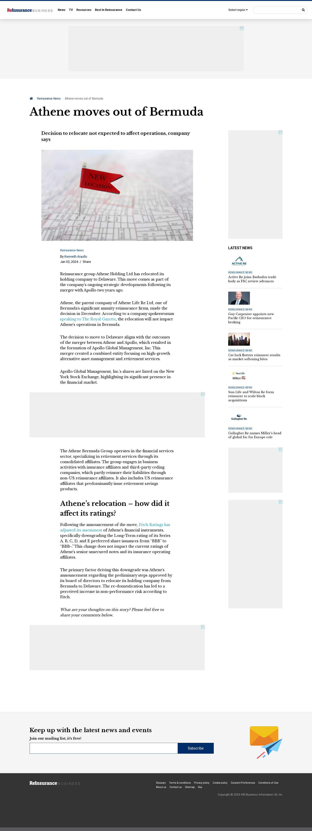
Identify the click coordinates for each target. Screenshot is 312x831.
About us (161, 787)
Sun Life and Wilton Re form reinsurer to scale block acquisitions (251, 396)
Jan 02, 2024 (69, 262)
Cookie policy (220, 782)
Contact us (176, 787)
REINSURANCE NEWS (240, 272)
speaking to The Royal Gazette (88, 319)
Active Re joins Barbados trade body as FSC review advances (252, 279)
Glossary (161, 782)
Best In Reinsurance (108, 10)
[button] (280, 10)
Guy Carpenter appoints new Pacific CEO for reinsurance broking (251, 318)
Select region (237, 10)
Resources (83, 10)
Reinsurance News (49, 98)
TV (71, 10)
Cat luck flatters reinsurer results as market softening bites (254, 357)
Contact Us (133, 10)
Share (87, 262)
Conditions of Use (268, 782)
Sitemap (190, 787)
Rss (200, 787)
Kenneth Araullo (75, 256)
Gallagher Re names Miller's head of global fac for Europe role (254, 435)
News (61, 10)
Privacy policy (201, 782)
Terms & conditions (180, 782)
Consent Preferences (243, 782)
